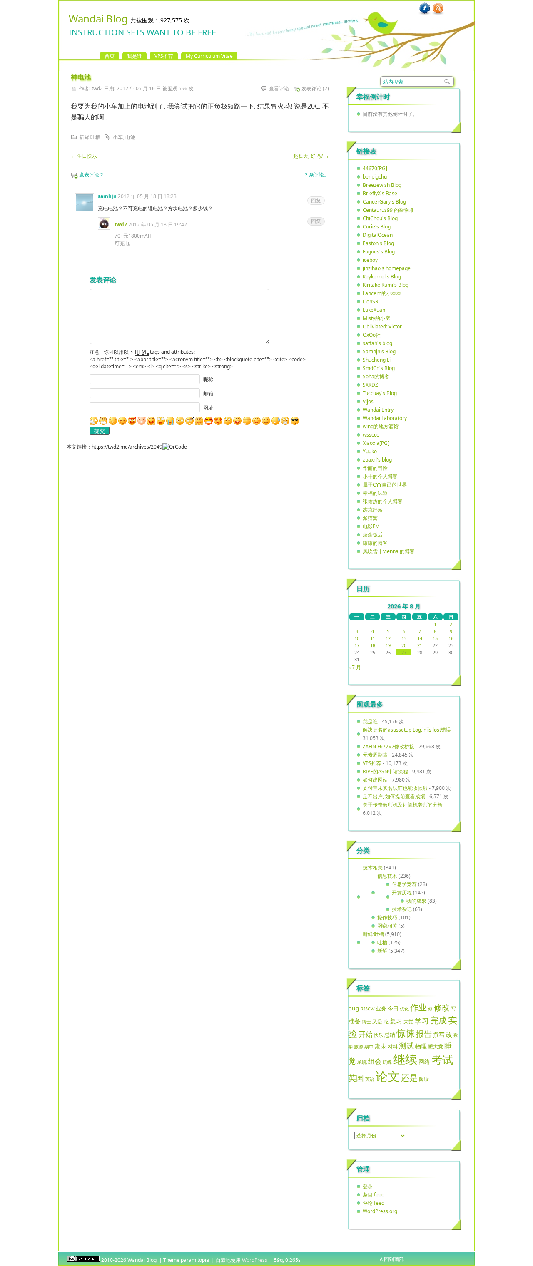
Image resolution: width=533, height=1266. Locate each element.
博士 (366, 1022)
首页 (110, 56)
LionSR (370, 301)
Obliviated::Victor (382, 326)
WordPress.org (380, 1211)
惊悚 (405, 1033)
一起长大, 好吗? (308, 155)
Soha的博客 (376, 376)
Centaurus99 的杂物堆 (388, 209)
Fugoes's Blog (379, 251)
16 (450, 638)
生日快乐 (84, 155)
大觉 (408, 1021)
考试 (442, 1059)
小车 (118, 137)
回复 (316, 200)
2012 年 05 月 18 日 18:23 (147, 196)
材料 (393, 1046)
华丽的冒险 (375, 468)
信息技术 (387, 875)
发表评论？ (91, 174)
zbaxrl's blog (377, 459)
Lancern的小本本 (382, 293)
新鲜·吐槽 (89, 137)
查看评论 (279, 88)
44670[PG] (375, 168)
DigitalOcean (378, 234)
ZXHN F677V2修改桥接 (388, 746)
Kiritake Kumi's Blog (385, 284)
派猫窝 (370, 517)
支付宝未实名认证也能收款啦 (395, 788)
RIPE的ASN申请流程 (385, 771)
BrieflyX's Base (380, 193)
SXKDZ (370, 384)
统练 (387, 1062)
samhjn (107, 196)
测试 (406, 1045)
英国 (356, 1077)
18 (372, 645)
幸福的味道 (375, 492)
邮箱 (208, 393)
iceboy (370, 259)
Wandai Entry (378, 409)
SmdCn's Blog (379, 368)
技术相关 (373, 867)
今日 (393, 1008)
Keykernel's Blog (382, 276)
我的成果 (416, 900)
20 (403, 645)
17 (356, 645)
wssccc (371, 434)
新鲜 (382, 950)
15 (435, 638)
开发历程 (402, 892)
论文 (388, 1076)
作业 (418, 1007)
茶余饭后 (373, 534)
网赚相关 (387, 925)
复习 (396, 1021)
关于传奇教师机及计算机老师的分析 (403, 804)
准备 (354, 1021)
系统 (362, 1062)
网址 (208, 407)
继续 (405, 1059)
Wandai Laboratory (385, 418)
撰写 (439, 1034)
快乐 (378, 1035)
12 (388, 638)
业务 (381, 1008)
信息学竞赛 (404, 884)
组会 (374, 1061)
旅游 (358, 1046)
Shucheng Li (377, 359)
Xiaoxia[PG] (376, 443)
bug (353, 1008)
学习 (422, 1020)
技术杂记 (402, 909)
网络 (424, 1061)
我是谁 (134, 56)
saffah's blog (377, 343)
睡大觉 (435, 1046)
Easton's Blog (378, 243)
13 (403, 638)
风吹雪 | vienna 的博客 (389, 551)
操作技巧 (387, 917)
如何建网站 (375, 779)
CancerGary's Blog (384, 201)
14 (419, 638)
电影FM (371, 526)
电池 (130, 137)
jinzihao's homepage (387, 268)
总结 (389, 1034)
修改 (442, 1007)
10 (356, 638)
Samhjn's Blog (379, 351)
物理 (421, 1046)
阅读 (424, 1078)
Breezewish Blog (382, 185)
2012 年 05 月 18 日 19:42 (157, 224)
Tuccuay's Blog (380, 393)
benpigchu (375, 176)
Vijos (368, 401)
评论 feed (373, 1202)
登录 (368, 1186)
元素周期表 (375, 754)
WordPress (254, 1260)
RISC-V (367, 1009)
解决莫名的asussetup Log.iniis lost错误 (407, 729)
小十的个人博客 (380, 476)
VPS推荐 (163, 56)
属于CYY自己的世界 (385, 484)
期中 (369, 1047)
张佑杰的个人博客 (383, 501)
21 (419, 645)
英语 (369, 1079)
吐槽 (382, 942)
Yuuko (370, 451)
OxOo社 (372, 334)
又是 (377, 1021)
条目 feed (373, 1194)
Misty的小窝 (376, 318)
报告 (424, 1033)
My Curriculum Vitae (209, 56)
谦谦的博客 (375, 542)
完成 (438, 1020)
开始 (366, 1034)
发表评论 (311, 88)
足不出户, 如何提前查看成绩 (394, 796)
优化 (404, 1009)
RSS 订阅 (438, 8)
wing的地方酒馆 (381, 426)
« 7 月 (354, 667)
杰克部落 (373, 509)
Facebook (424, 8)
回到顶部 (394, 1259)
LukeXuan (374, 309)
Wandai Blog (98, 18)
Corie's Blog (377, 226)
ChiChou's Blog (380, 218)
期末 (380, 1046)
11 (372, 638)
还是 (409, 1077)
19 (388, 645)
